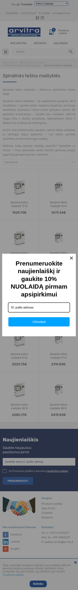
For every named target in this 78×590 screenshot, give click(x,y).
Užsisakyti (39, 321)
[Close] (71, 258)
